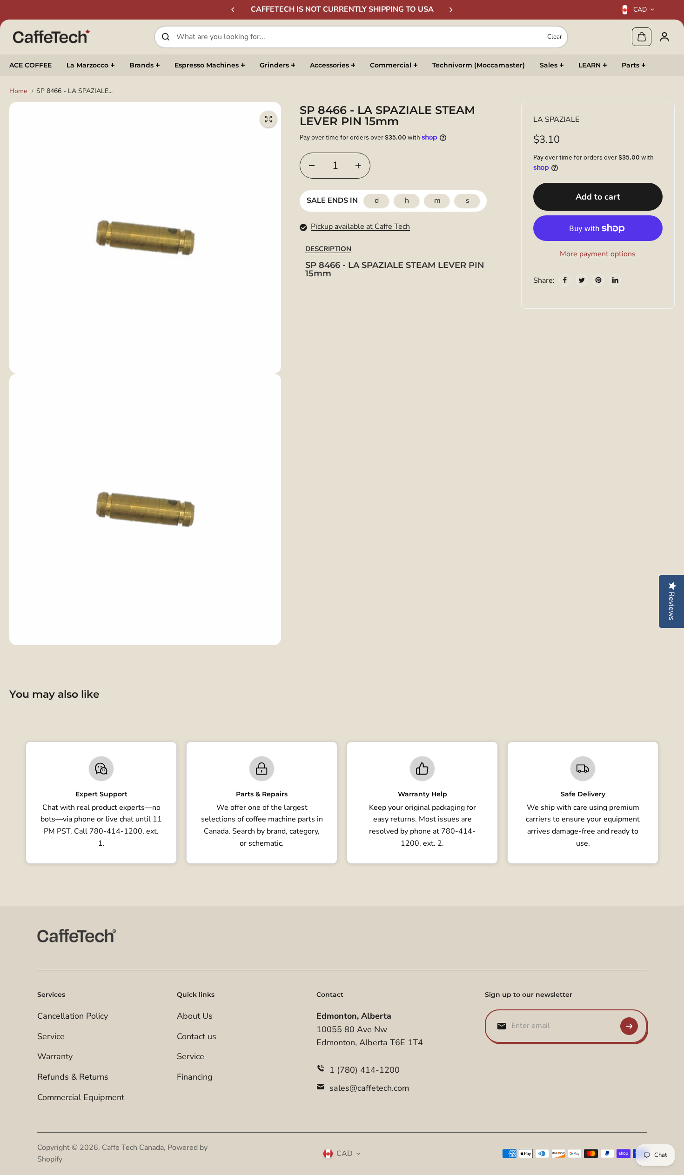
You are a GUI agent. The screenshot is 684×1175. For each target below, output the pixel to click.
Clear (554, 37)
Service (51, 1036)
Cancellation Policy (72, 1015)
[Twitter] (581, 280)
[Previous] (233, 10)
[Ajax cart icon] (641, 36)
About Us (195, 1015)
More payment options (598, 254)
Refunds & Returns (72, 1076)
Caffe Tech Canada (133, 1147)
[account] (664, 36)
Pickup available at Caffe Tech (360, 226)
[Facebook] (564, 280)
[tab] (328, 249)
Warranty (55, 1056)
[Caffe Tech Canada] (51, 37)
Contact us (196, 1036)
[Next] (450, 10)
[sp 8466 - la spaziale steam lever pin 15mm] (268, 119)
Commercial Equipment (80, 1097)
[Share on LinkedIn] (615, 280)
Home (18, 91)
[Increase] (358, 165)
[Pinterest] (598, 280)
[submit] (629, 1026)
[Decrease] (311, 165)
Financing (195, 1076)
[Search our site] (166, 36)
